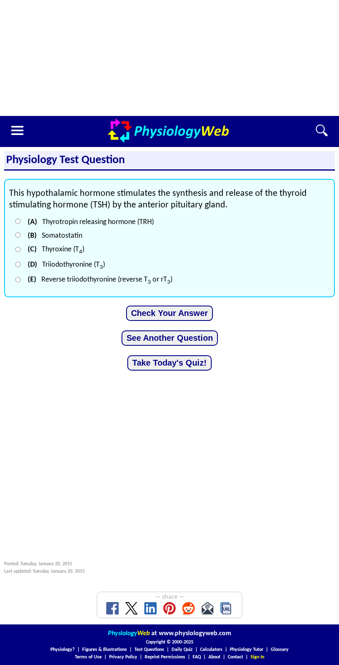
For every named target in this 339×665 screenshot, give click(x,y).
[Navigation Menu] (17, 130)
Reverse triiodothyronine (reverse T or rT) (100, 280)
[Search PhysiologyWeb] (321, 130)
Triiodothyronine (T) (66, 265)
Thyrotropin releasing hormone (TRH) (91, 222)
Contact (235, 657)
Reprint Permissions (165, 657)
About (214, 657)
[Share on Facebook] (112, 608)
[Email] (207, 608)
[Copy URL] (226, 608)
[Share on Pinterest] (169, 608)
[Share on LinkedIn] (150, 608)
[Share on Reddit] (188, 608)
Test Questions (149, 649)
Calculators (211, 649)
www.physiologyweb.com (195, 633)
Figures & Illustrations (104, 649)
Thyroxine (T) (56, 249)
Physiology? (62, 649)
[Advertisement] (169, 58)
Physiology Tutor (246, 649)
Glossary (280, 649)
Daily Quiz (182, 649)
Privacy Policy (123, 657)
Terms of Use (88, 657)
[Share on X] (131, 608)
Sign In (257, 657)
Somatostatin (55, 236)
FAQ (197, 657)
